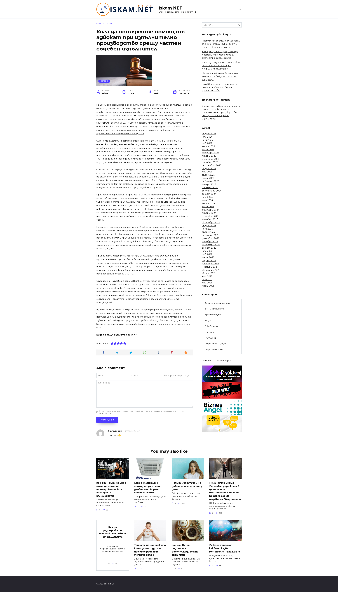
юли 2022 (207, 251)
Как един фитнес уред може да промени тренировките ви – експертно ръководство (220, 54)
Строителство (214, 349)
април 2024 (208, 203)
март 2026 (208, 149)
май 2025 (207, 171)
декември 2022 (210, 238)
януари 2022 (209, 260)
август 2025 (209, 168)
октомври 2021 (211, 270)
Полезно (104, 81)
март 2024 (208, 206)
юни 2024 (207, 200)
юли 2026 (207, 137)
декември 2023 (210, 216)
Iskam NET (170, 8)
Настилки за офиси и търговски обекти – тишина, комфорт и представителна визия (221, 44)
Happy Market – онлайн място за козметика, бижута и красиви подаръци (220, 76)
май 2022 (207, 254)
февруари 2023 (210, 235)
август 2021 (209, 273)
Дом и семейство (214, 308)
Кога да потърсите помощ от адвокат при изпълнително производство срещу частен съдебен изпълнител (221, 112)
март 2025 (208, 178)
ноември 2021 (210, 267)
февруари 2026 (210, 152)
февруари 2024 (210, 210)
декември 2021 (210, 263)
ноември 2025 (210, 162)
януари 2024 (209, 213)
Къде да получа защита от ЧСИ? (116, 335)
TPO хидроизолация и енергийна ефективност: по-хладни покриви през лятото (221, 65)
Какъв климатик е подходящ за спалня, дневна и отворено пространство (220, 87)
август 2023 (209, 225)
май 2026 (207, 143)
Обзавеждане (212, 326)
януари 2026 (209, 156)
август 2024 (209, 194)
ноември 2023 (210, 219)
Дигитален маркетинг (217, 303)
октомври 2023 (211, 222)
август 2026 (209, 133)
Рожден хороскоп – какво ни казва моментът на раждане (224, 548)
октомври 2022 (211, 244)
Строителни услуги (215, 343)
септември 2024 (211, 190)
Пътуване (210, 338)
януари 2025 (209, 184)
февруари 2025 (210, 181)
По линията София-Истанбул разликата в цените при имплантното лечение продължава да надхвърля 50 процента (225, 490)
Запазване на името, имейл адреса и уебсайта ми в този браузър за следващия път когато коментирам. (141, 412)
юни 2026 (207, 140)
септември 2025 (211, 165)
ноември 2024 (210, 187)
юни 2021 (207, 279)
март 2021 (208, 286)
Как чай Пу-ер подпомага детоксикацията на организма (185, 550)
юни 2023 (207, 229)
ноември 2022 (210, 241)
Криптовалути (213, 314)
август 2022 (209, 248)
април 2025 (208, 175)
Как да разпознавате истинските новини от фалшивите (112, 532)
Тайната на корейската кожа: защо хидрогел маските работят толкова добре (150, 550)
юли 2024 (207, 197)
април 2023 (208, 232)
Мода (208, 320)
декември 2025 (210, 159)
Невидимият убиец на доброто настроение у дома (187, 486)
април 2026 (208, 146)
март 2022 (208, 257)
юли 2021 (207, 276)
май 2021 (207, 282)
